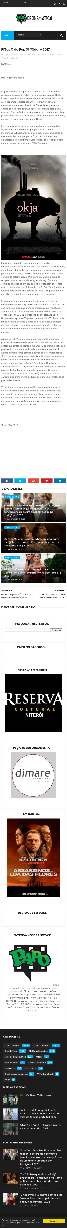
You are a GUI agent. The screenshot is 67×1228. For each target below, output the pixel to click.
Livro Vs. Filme (11, 1062)
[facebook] (59, 3)
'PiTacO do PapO (45, 1074)
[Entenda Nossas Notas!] (30, 985)
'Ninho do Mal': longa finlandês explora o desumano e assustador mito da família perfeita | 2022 (40, 1113)
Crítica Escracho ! (37, 1062)
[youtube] (64, 3)
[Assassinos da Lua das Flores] (33, 896)
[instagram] (55, 3)
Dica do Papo (11, 1051)
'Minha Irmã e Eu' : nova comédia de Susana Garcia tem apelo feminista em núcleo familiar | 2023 (32, 572)
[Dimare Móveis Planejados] (33, 797)
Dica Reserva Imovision (16, 1074)
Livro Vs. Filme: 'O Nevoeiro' (35, 1095)
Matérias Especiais (38, 1051)
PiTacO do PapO (53, 54)
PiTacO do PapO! (10, 58)
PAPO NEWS (10, 1068)
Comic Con (30, 1068)
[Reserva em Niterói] (33, 731)
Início (7, 35)
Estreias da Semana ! (15, 1056)
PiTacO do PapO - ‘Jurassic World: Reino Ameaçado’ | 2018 (40, 1126)
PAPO (7, 1079)
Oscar (39, 1056)
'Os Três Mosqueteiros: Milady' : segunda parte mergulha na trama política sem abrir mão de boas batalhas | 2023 (31, 542)
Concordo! (54, 1221)
